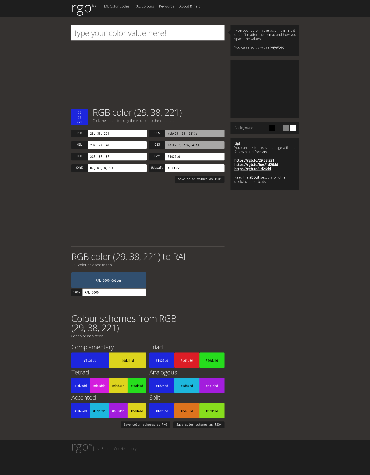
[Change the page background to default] (279, 128)
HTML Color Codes (115, 6)
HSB (79, 156)
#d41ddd (99, 386)
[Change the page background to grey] (286, 128)
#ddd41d (128, 360)
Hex (157, 156)
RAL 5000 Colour (109, 280)
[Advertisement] (148, 71)
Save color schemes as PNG (145, 424)
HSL (79, 144)
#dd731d (187, 411)
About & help (189, 6)
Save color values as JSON (199, 179)
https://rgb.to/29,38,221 (254, 160)
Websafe (157, 167)
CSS (157, 133)
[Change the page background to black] (272, 128)
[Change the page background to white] (293, 128)
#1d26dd (90, 360)
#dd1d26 (187, 360)
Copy (76, 292)
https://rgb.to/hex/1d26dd (256, 164)
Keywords (166, 6)
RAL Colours (144, 6)
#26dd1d (212, 360)
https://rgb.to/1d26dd (252, 168)
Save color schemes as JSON (198, 424)
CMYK (79, 167)
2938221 (79, 117)
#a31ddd (212, 386)
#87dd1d (212, 411)
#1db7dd (187, 386)
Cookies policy (125, 448)
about (254, 177)
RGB (79, 133)
